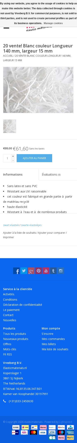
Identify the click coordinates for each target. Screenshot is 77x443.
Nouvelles (9, 320)
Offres (7, 344)
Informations (12, 174)
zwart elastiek (11, 225)
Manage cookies (53, 23)
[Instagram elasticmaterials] (60, 270)
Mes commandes (53, 339)
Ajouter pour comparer (52, 232)
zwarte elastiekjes (31, 225)
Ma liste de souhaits (55, 349)
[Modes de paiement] (15, 427)
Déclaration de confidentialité (22, 305)
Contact (8, 315)
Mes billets (49, 344)
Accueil (8, 55)
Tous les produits (14, 334)
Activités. (9, 294)
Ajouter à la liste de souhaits (20, 232)
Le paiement (11, 310)
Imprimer (8, 237)
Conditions (10, 299)
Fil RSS (7, 354)
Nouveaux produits (15, 339)
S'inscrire (47, 334)
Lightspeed (65, 422)
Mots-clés (9, 349)
